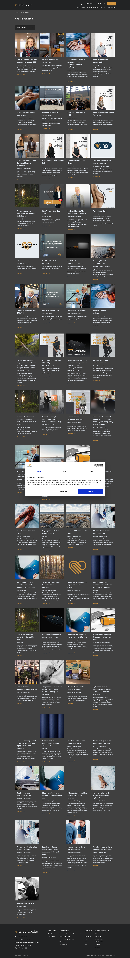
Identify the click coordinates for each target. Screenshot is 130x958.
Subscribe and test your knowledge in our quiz (70, 933)
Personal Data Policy (91, 955)
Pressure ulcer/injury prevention (67, 939)
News (99, 3)
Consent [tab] (38, 471)
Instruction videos (99, 941)
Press (86, 939)
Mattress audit (51, 936)
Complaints (97, 944)
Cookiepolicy (101, 955)
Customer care (111, 7)
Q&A (104, 3)
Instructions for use (99, 939)
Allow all (90, 491)
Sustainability (88, 936)
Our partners (98, 947)
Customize (63, 491)
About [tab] (91, 471)
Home (16, 12)
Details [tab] (65, 471)
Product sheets (98, 936)
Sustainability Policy (110, 955)
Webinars (62, 941)
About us (102, 7)
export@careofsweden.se (24, 939)
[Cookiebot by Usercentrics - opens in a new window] (95, 465)
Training (95, 7)
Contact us (111, 3)
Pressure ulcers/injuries (65, 936)
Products (89, 7)
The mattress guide (64, 944)
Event (86, 944)
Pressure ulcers (80, 7)
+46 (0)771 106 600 (23, 937)
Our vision (87, 933)
